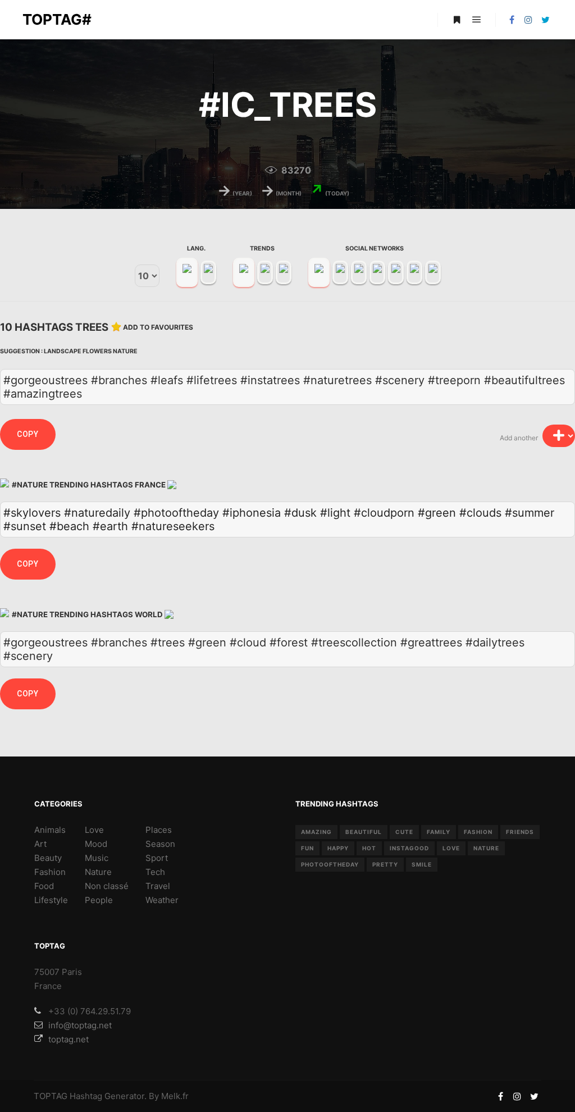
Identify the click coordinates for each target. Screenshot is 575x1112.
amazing (316, 831)
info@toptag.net (80, 1025)
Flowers (97, 351)
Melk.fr (175, 1096)
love (451, 848)
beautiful (363, 831)
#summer (529, 512)
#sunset (24, 526)
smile (422, 864)
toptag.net (68, 1039)
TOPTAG (50, 1096)
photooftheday (330, 864)
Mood (96, 843)
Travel (157, 886)
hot (369, 848)
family (438, 831)
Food (44, 886)
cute (404, 831)
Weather (162, 900)
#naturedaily (97, 512)
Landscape (62, 351)
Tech (155, 872)
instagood (409, 848)
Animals (50, 829)
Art (40, 843)
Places (158, 829)
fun (307, 848)
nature (486, 848)
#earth (110, 526)
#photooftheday (176, 512)
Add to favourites (158, 327)
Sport (156, 858)
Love (94, 829)
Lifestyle (51, 900)
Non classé (107, 886)
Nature (125, 351)
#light (335, 512)
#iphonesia (251, 512)
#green (437, 512)
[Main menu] (477, 19)
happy (338, 848)
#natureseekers (173, 526)
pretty (385, 864)
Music (96, 858)
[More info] (456, 19)
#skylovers (32, 512)
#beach (69, 526)
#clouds (480, 512)
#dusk (300, 512)
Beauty (48, 858)
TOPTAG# (57, 19)
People (99, 900)
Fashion (50, 872)
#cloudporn (384, 512)
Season (160, 843)
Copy (28, 434)
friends (520, 831)
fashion (478, 831)
